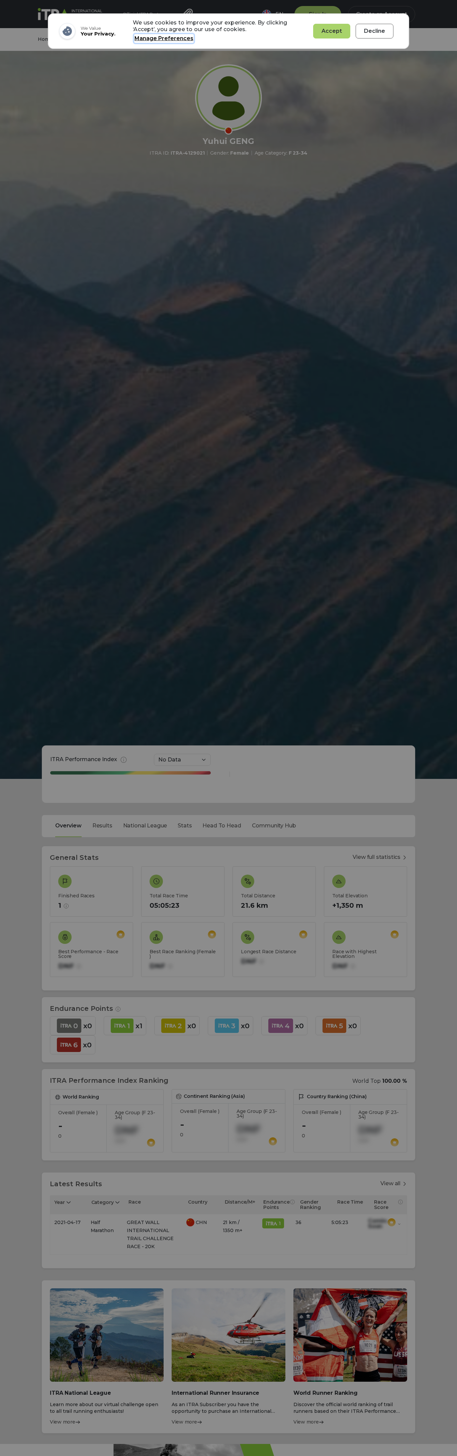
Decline (374, 31)
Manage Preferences (163, 38)
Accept (332, 31)
